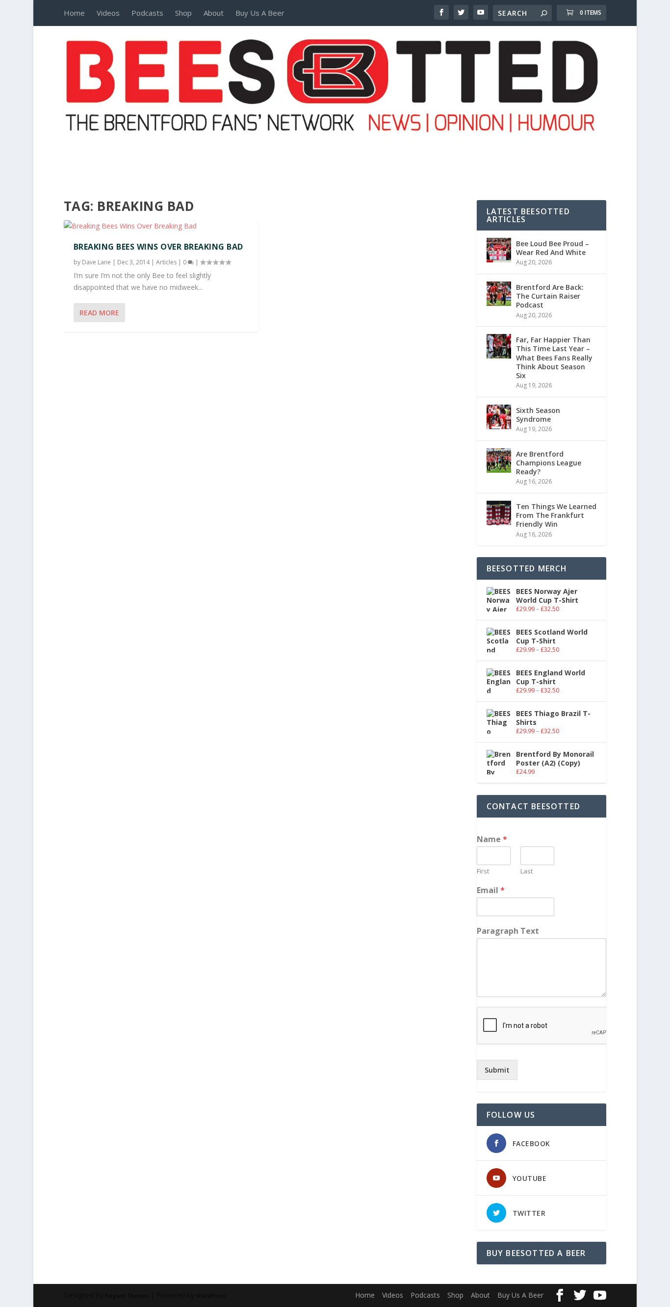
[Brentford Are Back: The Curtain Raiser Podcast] (499, 294)
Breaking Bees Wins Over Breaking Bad (158, 246)
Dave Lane (96, 262)
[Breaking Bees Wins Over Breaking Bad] (161, 226)
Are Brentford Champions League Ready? (548, 462)
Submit (497, 1070)
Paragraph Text (508, 931)
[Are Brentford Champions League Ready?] (499, 460)
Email (491, 890)
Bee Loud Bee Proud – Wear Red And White (552, 248)
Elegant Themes (127, 1295)
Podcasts (147, 13)
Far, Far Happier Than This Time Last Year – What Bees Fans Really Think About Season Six (554, 357)
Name (492, 839)
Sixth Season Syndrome (538, 415)
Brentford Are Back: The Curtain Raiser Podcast (550, 295)
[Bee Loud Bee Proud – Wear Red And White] (499, 250)
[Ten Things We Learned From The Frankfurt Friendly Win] (499, 513)
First (483, 871)
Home (74, 13)
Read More (99, 312)
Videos (108, 13)
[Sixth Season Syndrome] (499, 417)
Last (526, 871)
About (214, 13)
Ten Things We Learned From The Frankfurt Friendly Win (556, 515)
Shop (183, 13)
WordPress (211, 1295)
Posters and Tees (335, 150)
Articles (166, 262)
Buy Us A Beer (259, 13)
